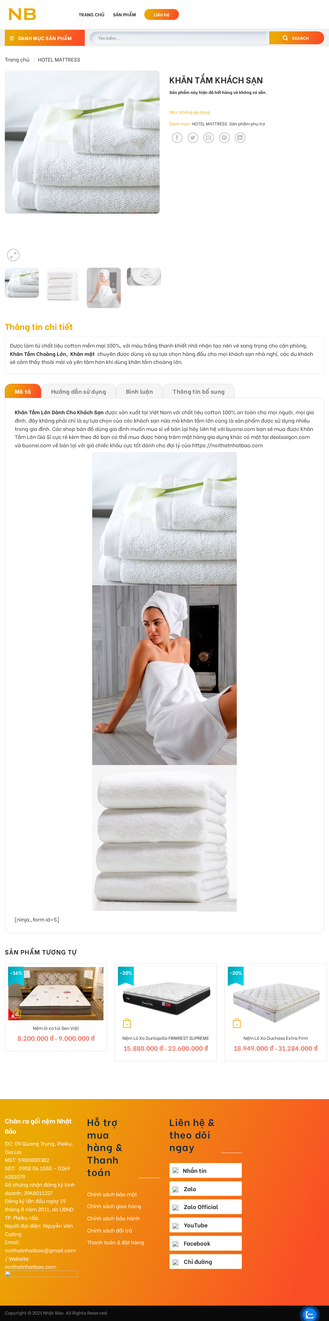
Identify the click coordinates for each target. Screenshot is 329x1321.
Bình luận (139, 391)
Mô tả (23, 391)
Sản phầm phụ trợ (247, 123)
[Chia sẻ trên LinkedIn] (240, 137)
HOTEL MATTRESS (59, 59)
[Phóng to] (13, 255)
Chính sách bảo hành (113, 1218)
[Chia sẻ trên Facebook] (177, 137)
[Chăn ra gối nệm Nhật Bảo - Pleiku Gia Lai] (37, 14)
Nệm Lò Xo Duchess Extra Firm (276, 1038)
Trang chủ (92, 14)
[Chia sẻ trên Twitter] (193, 137)
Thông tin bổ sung (199, 391)
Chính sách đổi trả (109, 1230)
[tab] (23, 391)
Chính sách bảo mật (112, 1194)
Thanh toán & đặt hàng (115, 1242)
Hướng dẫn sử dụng (78, 391)
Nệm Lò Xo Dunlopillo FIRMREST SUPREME (165, 1038)
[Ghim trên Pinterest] (224, 137)
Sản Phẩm (124, 14)
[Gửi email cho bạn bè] (208, 137)
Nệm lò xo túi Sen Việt (56, 1028)
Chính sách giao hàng (114, 1205)
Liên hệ (161, 14)
